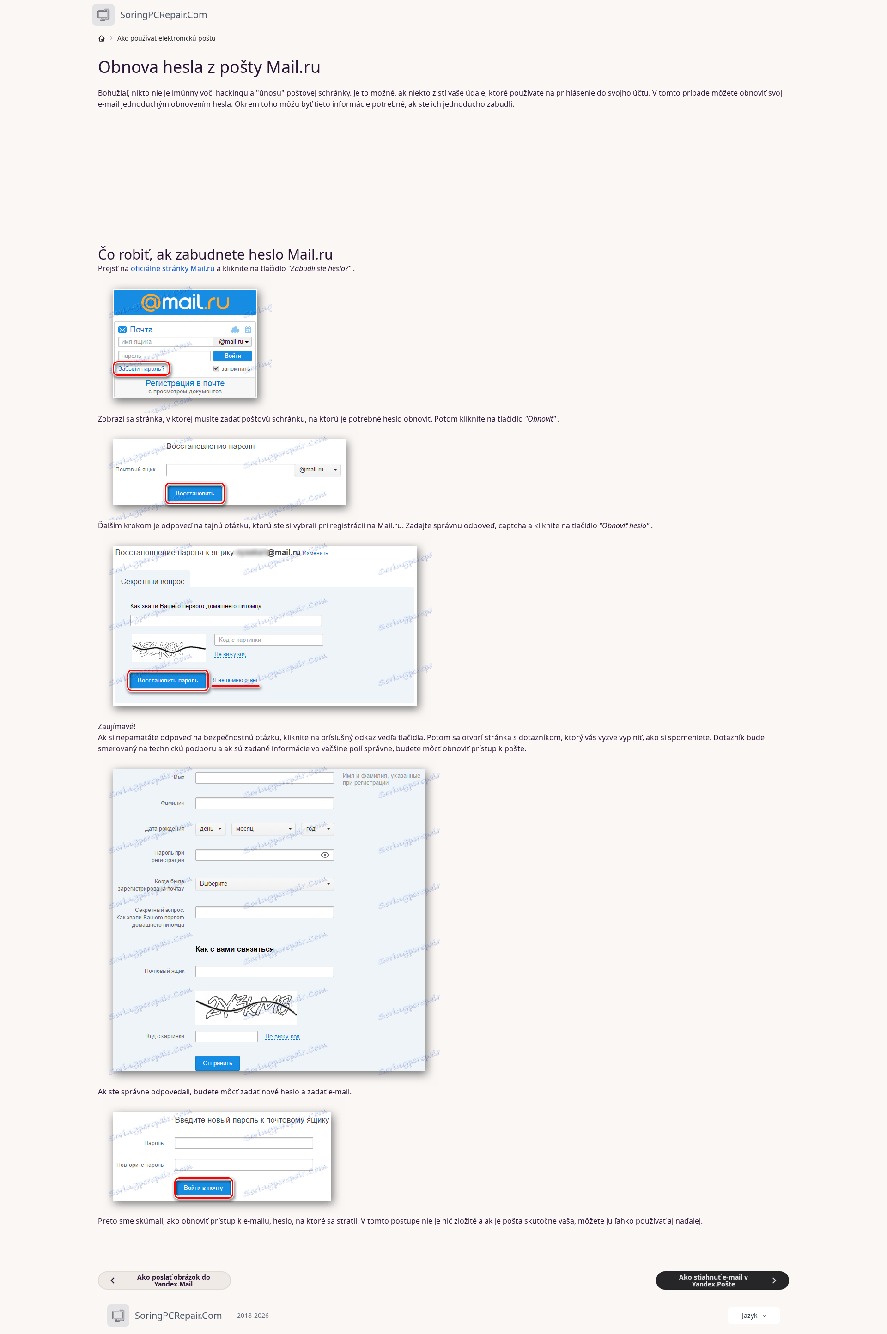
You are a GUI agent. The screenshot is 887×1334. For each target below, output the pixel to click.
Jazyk (749, 1315)
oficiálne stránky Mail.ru (173, 268)
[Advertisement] (379, 177)
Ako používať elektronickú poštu (166, 38)
